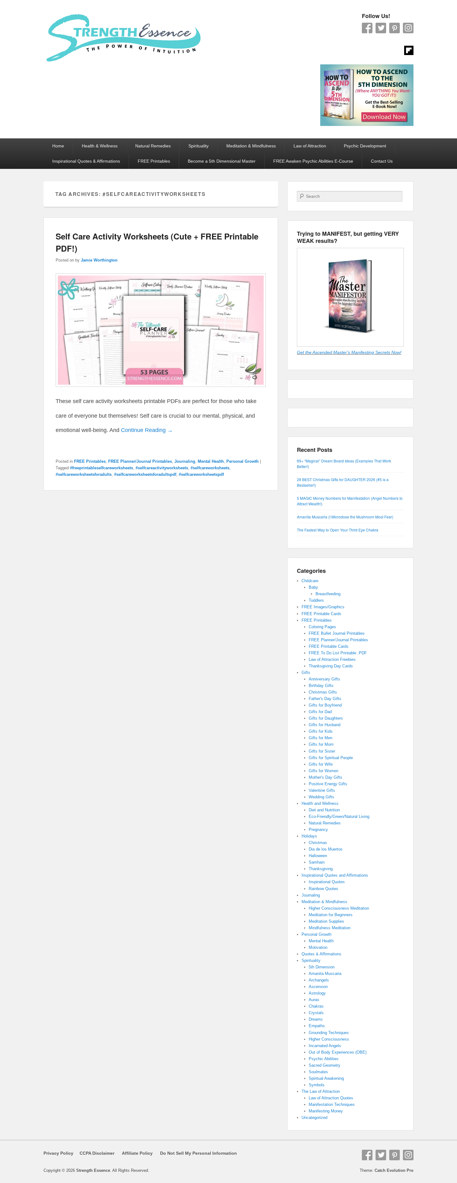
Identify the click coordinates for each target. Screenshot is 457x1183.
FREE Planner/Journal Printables (140, 461)
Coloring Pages (322, 626)
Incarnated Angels (325, 1045)
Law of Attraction (309, 145)
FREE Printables (154, 161)
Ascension (318, 986)
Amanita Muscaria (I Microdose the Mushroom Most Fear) (345, 516)
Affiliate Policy (137, 1153)
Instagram (408, 28)
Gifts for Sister (322, 751)
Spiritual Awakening (326, 1078)
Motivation (318, 947)
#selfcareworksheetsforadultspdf (145, 474)
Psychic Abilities (324, 1058)
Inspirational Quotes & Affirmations (86, 161)
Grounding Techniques (329, 1032)
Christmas (318, 842)
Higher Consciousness (329, 1039)
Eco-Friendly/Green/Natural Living (339, 816)
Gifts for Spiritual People (331, 757)
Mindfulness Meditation (329, 928)
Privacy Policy (58, 1153)
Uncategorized (314, 1117)
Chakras (316, 1006)
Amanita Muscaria (325, 973)
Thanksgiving (321, 868)
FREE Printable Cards (321, 613)
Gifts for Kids (321, 731)
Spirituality (198, 145)
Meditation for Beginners (331, 914)
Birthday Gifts (321, 685)
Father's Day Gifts (325, 698)
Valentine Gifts (322, 790)
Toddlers (316, 600)
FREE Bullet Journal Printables (337, 633)
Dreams (316, 1019)
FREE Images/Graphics (323, 607)
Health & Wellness (100, 145)
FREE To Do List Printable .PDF (338, 653)
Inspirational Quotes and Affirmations (335, 875)
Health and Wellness (320, 803)
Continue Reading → (147, 430)
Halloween (318, 855)
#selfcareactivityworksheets (162, 468)
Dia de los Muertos (326, 849)
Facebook (367, 28)
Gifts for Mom (321, 744)
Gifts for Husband (324, 724)
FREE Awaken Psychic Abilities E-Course (313, 161)
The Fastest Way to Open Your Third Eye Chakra (337, 529)
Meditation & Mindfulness (251, 145)
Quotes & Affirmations (321, 954)
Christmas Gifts (323, 692)
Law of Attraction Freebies (332, 659)
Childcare (310, 580)
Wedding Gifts (321, 797)
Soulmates (318, 1071)
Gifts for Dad (320, 711)
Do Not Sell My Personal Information (195, 1153)
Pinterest (394, 28)
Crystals (316, 1012)
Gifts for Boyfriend (325, 705)
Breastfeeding (328, 594)
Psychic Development (365, 145)
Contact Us (382, 161)
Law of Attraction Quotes (331, 1098)
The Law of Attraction (321, 1091)
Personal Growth (242, 461)
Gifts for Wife (321, 764)
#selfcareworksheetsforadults (84, 474)
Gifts (306, 672)
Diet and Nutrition (324, 810)
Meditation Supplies (326, 921)
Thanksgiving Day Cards (331, 666)
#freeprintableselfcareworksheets (101, 468)
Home (58, 145)
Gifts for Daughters (326, 718)
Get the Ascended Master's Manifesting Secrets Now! (349, 352)
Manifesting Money (326, 1111)
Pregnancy (318, 829)
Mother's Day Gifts (325, 777)
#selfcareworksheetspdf (201, 474)
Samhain (317, 862)
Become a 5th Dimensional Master (222, 161)
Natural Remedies (153, 145)
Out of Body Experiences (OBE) (338, 1052)
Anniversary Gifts (324, 679)
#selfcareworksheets (210, 468)
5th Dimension (322, 967)
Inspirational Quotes (327, 881)
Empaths (317, 1025)
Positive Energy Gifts (328, 784)
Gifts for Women (323, 770)
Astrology (317, 993)
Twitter (381, 28)
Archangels (319, 980)
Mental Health (211, 461)
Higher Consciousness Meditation (339, 908)
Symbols (317, 1085)
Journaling (184, 461)
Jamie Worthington (99, 260)
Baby (313, 587)
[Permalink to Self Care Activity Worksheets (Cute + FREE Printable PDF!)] (161, 389)
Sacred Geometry (324, 1065)
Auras (314, 999)
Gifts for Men (320, 737)
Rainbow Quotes (323, 888)
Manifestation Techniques (332, 1104)
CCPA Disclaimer (94, 1153)
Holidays (309, 836)
